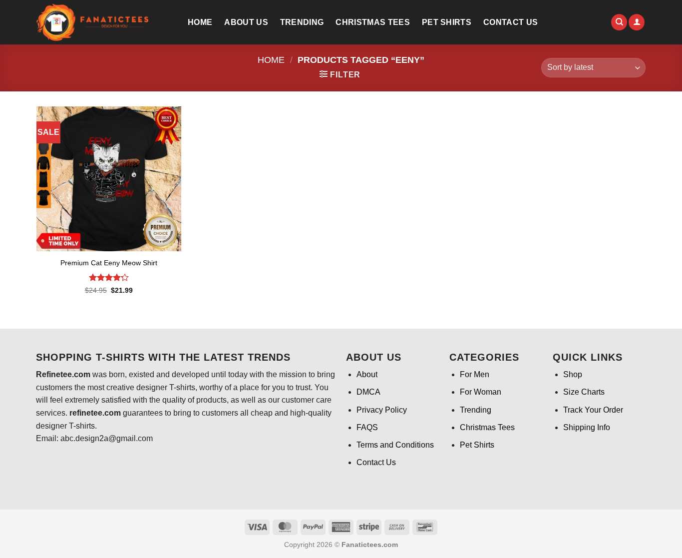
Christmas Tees (372, 22)
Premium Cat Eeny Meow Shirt (108, 263)
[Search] (619, 22)
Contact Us (510, 22)
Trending (302, 22)
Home (200, 22)
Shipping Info (586, 427)
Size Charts (584, 392)
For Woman (480, 392)
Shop (572, 374)
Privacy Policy (381, 410)
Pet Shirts (446, 22)
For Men (474, 374)
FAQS (367, 427)
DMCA (368, 392)
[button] (637, 22)
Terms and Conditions (395, 445)
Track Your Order (593, 410)
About (366, 374)
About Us (246, 22)
